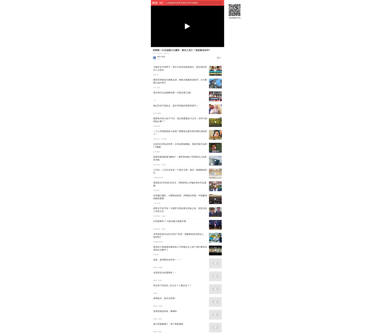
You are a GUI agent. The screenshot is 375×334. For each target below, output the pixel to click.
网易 (155, 3)
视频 (161, 3)
